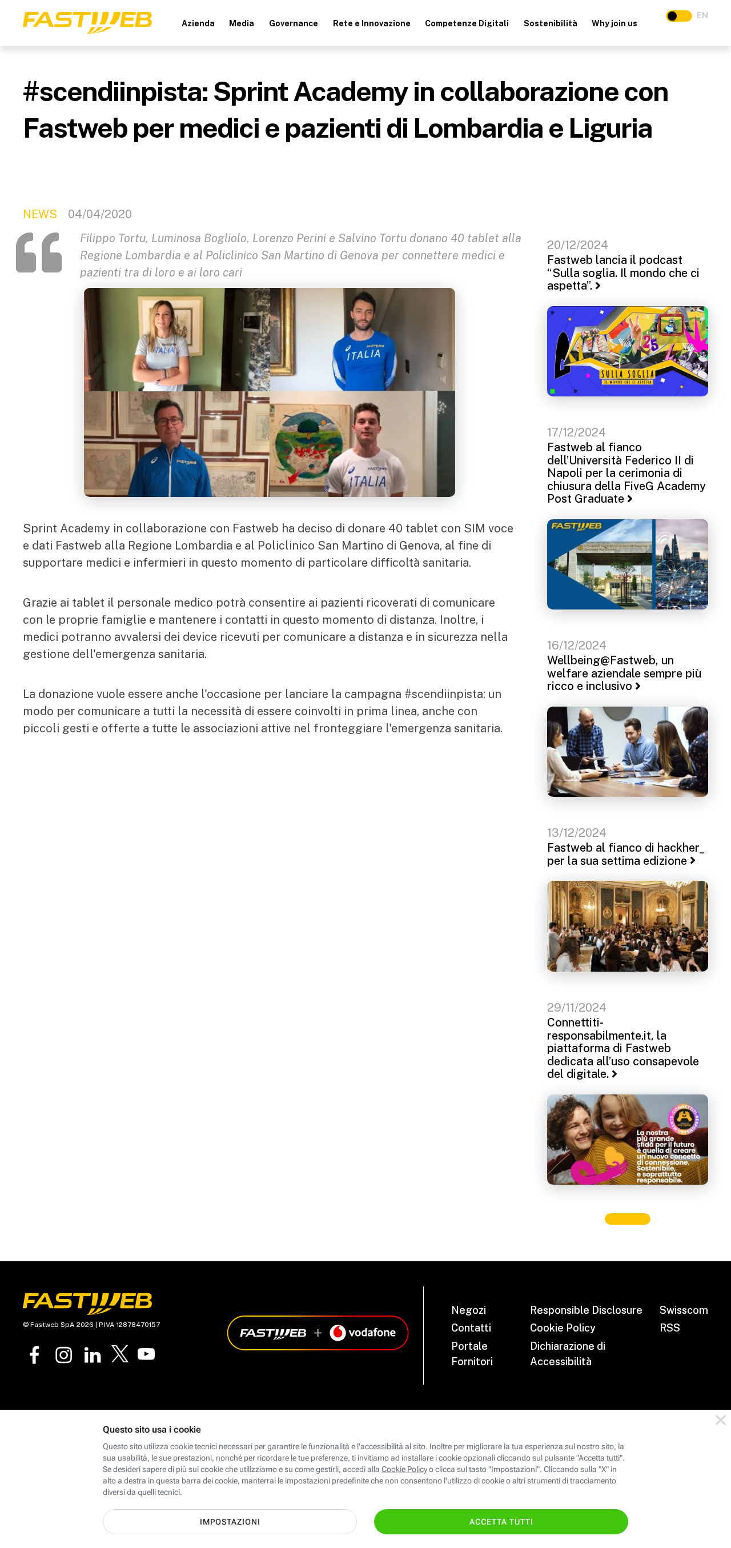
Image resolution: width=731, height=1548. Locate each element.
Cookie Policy (563, 1328)
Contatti (471, 1328)
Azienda (198, 23)
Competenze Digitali (467, 23)
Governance (293, 23)
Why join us (614, 23)
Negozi (468, 1310)
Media (241, 23)
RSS (670, 1328)
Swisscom (684, 1310)
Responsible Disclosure (586, 1310)
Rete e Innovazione (372, 23)
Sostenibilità (550, 23)
